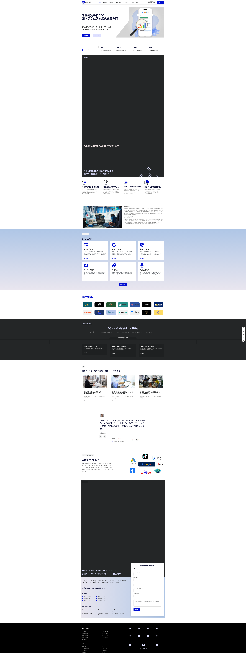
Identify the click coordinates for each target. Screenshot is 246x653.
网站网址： (136, 582)
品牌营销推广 (105, 633)
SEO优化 (85, 389)
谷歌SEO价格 (118, 2)
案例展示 (125, 2)
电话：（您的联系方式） (138, 588)
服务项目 (105, 2)
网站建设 (111, 2)
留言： (135, 599)
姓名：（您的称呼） (138, 572)
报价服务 (104, 646)
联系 (137, 2)
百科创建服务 (105, 637)
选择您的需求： (137, 593)
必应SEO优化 (85, 637)
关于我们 (84, 646)
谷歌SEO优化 (85, 633)
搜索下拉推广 (105, 635)
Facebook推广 (105, 631)
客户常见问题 (85, 650)
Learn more (86, 400)
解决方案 (104, 648)
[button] (95, 352)
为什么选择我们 (85, 648)
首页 (100, 2)
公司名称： (136, 577)
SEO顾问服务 (85, 639)
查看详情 (85, 352)
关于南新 (132, 2)
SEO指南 (113, 389)
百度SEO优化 (85, 635)
